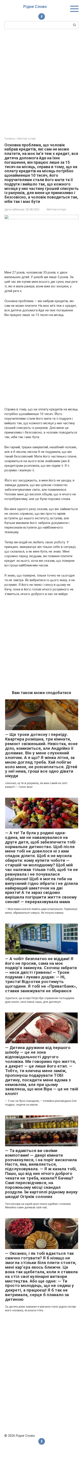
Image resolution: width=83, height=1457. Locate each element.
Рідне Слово (35, 6)
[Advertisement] (41, 82)
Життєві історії (56, 209)
